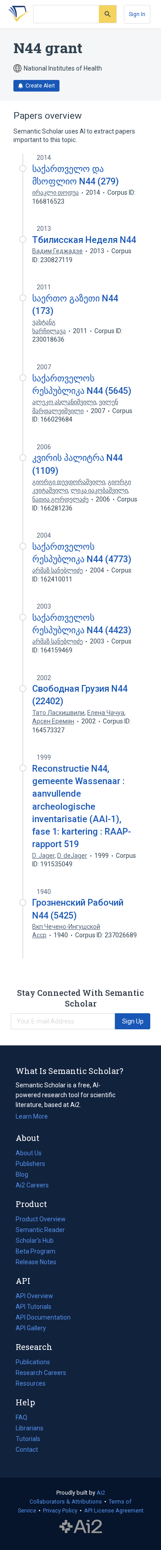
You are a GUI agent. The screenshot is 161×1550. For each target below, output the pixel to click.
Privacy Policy (60, 1510)
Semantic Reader (40, 1229)
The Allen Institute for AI (80, 1526)
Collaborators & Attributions (66, 1501)
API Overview (34, 1295)
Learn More (32, 1116)
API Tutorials (33, 1306)
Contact (27, 1449)
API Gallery (31, 1328)
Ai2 (101, 1492)
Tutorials (28, 1438)
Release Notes (36, 1262)
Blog (25, 1175)
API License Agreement (114, 1510)
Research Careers (41, 1373)
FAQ (21, 1417)
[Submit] (107, 14)
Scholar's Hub (35, 1240)
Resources (31, 1384)
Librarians (29, 1428)
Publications (33, 1362)
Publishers (30, 1163)
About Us (29, 1153)
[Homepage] (17, 14)
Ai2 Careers (32, 1186)
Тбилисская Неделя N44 (84, 239)
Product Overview (41, 1219)
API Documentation (43, 1318)
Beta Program (35, 1251)
